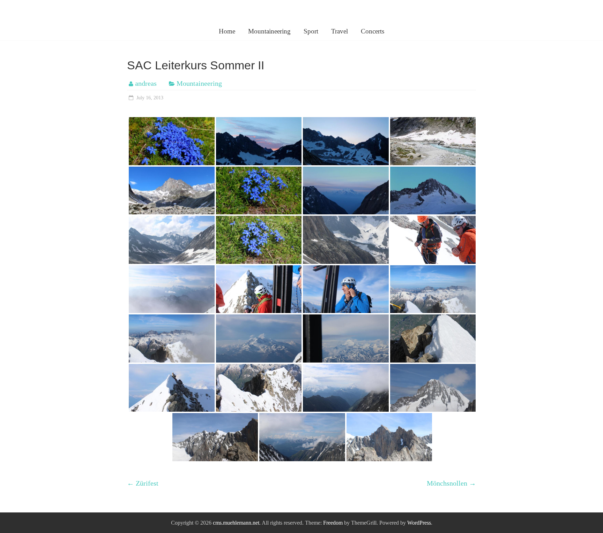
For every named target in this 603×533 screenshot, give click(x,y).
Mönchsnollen (451, 483)
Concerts (372, 31)
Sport (311, 31)
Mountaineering (269, 31)
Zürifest (142, 483)
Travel (339, 31)
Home (227, 31)
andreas (146, 83)
